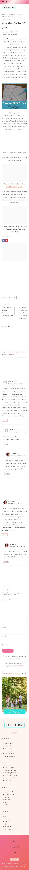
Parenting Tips (9, 792)
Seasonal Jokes (10, 756)
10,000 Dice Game (10, 770)
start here (21, 666)
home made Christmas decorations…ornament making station (22, 311)
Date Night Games (11, 775)
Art (6, 816)
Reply (4, 420)
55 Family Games (10, 773)
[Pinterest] (6, 1)
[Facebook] (3, 1)
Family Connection (6, 19)
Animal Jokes (9, 743)
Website (5, 645)
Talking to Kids (9, 794)
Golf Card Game (10, 767)
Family (7, 797)
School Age (12, 297)
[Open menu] (26, 7)
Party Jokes (8, 751)
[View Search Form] (26, 2)
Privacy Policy (14, 847)
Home (15, 852)
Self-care (8, 800)
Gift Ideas (8, 805)
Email (4, 636)
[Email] (17, 859)
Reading (7, 819)
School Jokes (9, 746)
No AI (14, 841)
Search (4, 670)
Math (6, 824)
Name (4, 627)
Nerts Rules (8, 780)
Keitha (10, 382)
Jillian (13, 454)
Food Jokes (8, 748)
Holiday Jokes (9, 753)
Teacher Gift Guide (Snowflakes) (14, 184)
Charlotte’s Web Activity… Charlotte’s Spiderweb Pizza (7, 309)
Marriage (8, 802)
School (4, 297)
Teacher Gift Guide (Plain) (14, 187)
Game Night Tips (10, 778)
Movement (8, 826)
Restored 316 (20, 866)
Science (7, 821)
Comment (6, 600)
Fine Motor (8, 829)
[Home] (2, 14)
